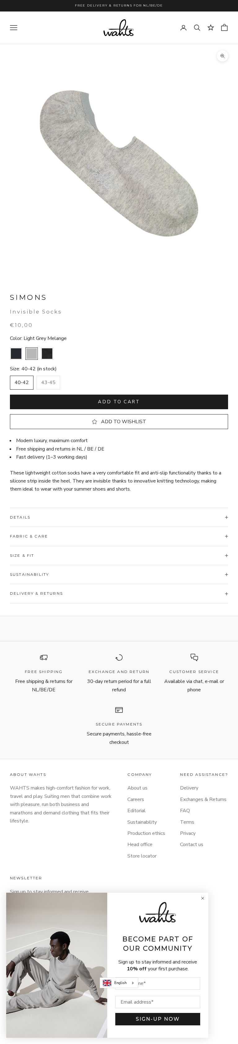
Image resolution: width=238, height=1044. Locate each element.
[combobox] (119, 983)
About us (137, 788)
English (120, 982)
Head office (139, 844)
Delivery (189, 788)
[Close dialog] (203, 898)
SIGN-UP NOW (158, 1019)
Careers (135, 799)
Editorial (136, 810)
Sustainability (142, 822)
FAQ (185, 810)
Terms (187, 822)
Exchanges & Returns (203, 799)
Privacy (188, 833)
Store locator (141, 856)
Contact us (191, 844)
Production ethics (146, 833)
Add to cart (119, 402)
